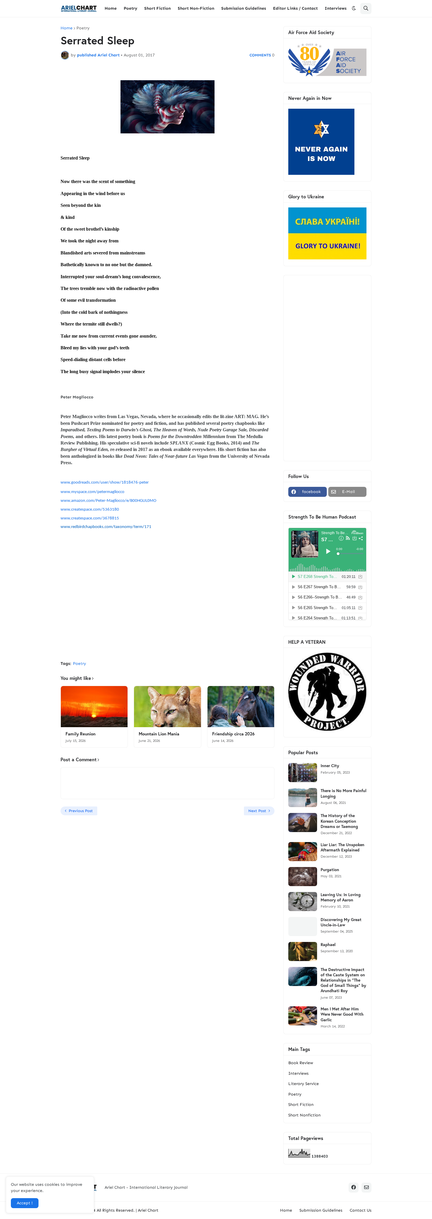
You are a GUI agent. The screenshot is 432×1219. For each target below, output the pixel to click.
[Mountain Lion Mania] (167, 706)
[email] (366, 1188)
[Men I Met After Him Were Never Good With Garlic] (302, 1015)
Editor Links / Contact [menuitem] (295, 8)
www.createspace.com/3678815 (90, 518)
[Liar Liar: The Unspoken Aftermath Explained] (302, 851)
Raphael (328, 944)
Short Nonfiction (304, 1115)
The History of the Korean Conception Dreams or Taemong (339, 821)
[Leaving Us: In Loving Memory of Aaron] (302, 901)
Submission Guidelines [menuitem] (243, 8)
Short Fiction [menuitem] (157, 8)
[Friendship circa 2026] (240, 706)
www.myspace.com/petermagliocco (92, 492)
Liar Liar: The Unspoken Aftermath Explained (342, 847)
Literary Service (303, 1083)
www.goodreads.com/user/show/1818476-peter (105, 482)
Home (67, 28)
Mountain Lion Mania (159, 734)
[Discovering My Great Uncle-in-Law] (302, 926)
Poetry (83, 28)
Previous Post (81, 811)
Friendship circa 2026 (233, 734)
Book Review (300, 1062)
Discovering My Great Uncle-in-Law (341, 922)
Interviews (298, 1073)
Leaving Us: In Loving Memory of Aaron (341, 897)
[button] (353, 8)
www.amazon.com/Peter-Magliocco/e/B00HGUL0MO (108, 501)
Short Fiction (301, 1104)
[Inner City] (302, 772)
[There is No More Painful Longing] (302, 797)
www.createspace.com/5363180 (90, 509)
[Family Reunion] (94, 706)
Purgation (330, 869)
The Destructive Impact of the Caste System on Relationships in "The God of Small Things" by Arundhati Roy (343, 980)
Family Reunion (81, 734)
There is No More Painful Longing (343, 793)
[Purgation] (302, 876)
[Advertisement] (167, 612)
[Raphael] (302, 951)
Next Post (257, 811)
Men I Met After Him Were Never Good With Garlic (342, 1014)
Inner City (330, 765)
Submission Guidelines (320, 1210)
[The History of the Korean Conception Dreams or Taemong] (302, 822)
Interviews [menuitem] (335, 8)
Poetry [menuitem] (130, 8)
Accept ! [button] (25, 1202)
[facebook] (354, 1188)
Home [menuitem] (111, 8)
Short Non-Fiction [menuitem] (196, 8)
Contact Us (360, 1210)
